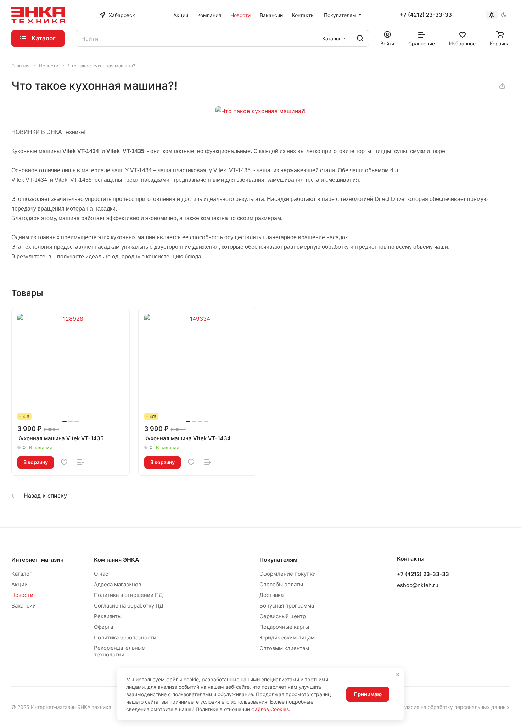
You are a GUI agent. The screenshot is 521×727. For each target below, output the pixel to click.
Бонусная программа (286, 605)
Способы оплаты (281, 584)
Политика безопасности (125, 637)
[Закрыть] (397, 674)
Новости (22, 595)
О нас (101, 573)
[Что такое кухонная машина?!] (260, 110)
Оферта (103, 626)
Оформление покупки (287, 573)
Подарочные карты (284, 626)
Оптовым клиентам (284, 648)
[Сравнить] (80, 462)
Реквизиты (108, 616)
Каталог (21, 573)
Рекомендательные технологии (119, 651)
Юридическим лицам (287, 637)
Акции (19, 584)
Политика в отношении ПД (128, 595)
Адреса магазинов (117, 584)
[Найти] (360, 38)
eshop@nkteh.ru (417, 585)
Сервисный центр (282, 616)
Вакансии (23, 605)
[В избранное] (64, 462)
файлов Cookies (270, 709)
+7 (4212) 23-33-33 (426, 15)
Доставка (271, 595)
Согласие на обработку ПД (128, 605)
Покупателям (278, 559)
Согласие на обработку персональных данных (453, 707)
